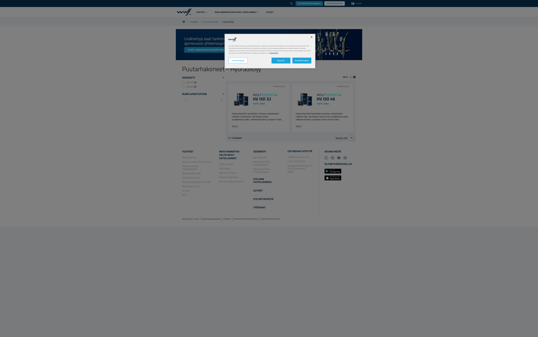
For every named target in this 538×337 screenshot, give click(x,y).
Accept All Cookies (302, 60)
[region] (270, 51)
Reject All (281, 60)
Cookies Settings (238, 60)
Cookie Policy (273, 53)
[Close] (312, 37)
